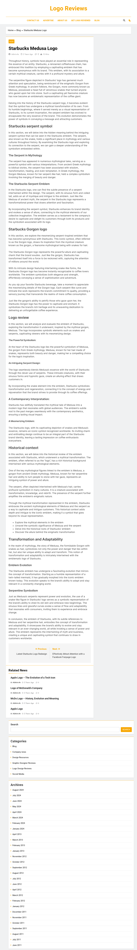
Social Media (18, 774)
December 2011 (19, 912)
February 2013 (18, 845)
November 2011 (19, 917)
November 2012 (19, 856)
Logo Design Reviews (22, 768)
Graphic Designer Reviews (24, 763)
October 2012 (18, 862)
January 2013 (18, 851)
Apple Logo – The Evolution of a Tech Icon (33, 677)
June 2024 (17, 801)
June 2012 (17, 884)
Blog (97, 20)
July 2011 (16, 939)
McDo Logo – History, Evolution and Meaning (35, 698)
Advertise (48, 20)
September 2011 (19, 928)
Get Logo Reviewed (80, 20)
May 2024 (16, 806)
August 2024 (18, 790)
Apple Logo (17, 709)
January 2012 (18, 906)
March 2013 (17, 840)
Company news (19, 752)
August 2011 (18, 934)
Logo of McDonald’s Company (26, 688)
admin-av (15, 54)
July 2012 (16, 878)
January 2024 (18, 829)
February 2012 (18, 901)
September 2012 (19, 867)
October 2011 (18, 923)
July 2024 (16, 795)
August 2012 (18, 873)
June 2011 (17, 945)
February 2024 (18, 823)
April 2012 (16, 889)
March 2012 (17, 895)
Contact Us (33, 20)
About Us (62, 20)
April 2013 (16, 834)
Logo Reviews (68, 8)
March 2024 (17, 817)
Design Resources (20, 757)
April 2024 (16, 812)
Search (14, 724)
